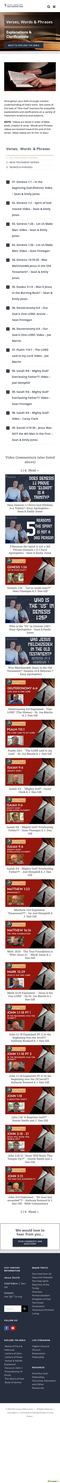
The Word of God (14, 1378)
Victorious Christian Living (43, 1312)
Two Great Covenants (38, 1304)
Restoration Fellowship (38, 1355)
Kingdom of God (41, 1299)
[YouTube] (12, 1328)
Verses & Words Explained (13, 1362)
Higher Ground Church (40, 1348)
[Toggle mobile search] (48, 6)
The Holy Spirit (40, 1281)
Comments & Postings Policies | (33, 1413)
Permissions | (13, 1413)
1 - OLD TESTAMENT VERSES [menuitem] (22, 157)
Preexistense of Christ (13, 1373)
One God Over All (41, 1274)
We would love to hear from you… (30, 1232)
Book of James (12, 1382)
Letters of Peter (13, 1357)
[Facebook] (6, 1328)
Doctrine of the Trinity (40, 1286)
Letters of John (13, 1353)
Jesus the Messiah (42, 1277)
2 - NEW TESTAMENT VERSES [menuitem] (22, 162)
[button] (33, 470)
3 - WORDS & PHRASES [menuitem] (19, 167)
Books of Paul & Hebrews (13, 1348)
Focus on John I (13, 1368)
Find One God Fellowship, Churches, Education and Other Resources (44, 1380)
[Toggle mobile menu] (54, 6)
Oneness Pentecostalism (41, 1294)
